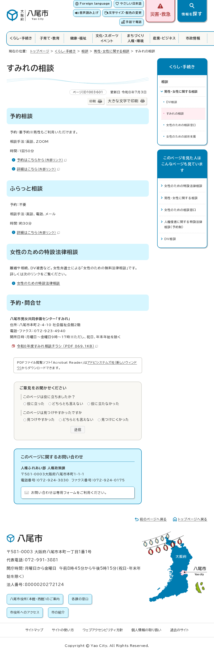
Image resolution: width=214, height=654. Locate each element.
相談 (85, 51)
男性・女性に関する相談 (111, 51)
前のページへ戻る (153, 519)
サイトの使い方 (63, 630)
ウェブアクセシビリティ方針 (103, 630)
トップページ (39, 51)
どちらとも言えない (67, 403)
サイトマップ (34, 630)
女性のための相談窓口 (181, 125)
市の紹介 (58, 612)
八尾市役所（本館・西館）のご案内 (35, 599)
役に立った (36, 403)
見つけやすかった (41, 419)
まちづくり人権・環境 (135, 38)
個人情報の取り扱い (146, 630)
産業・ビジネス (164, 38)
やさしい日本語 (131, 3)
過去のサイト (179, 630)
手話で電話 (134, 21)
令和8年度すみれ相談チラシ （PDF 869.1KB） (55, 346)
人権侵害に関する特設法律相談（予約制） (183, 224)
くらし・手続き (21, 38)
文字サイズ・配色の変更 (125, 12)
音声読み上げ (89, 12)
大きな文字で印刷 (123, 101)
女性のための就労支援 (181, 136)
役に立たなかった (105, 403)
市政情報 (193, 38)
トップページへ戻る (192, 519)
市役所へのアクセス (24, 612)
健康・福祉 (78, 38)
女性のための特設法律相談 (38, 283)
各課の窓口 (80, 599)
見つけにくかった (115, 419)
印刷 (92, 101)
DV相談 (171, 102)
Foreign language (95, 3)
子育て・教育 (50, 38)
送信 (77, 429)
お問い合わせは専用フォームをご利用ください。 (69, 492)
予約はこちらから (40, 160)
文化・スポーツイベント (107, 38)
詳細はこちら (36, 169)
